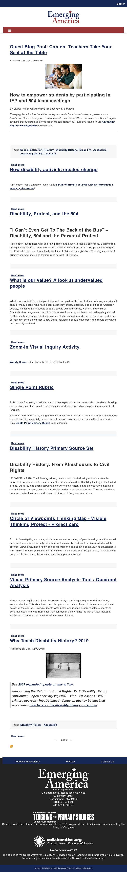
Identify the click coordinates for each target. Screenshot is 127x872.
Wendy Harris (18, 362)
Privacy (70, 761)
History (49, 150)
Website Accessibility (28, 761)
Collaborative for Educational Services (58, 868)
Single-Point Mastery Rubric (33, 423)
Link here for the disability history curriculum (63, 705)
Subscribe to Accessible (12, 746)
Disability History (66, 150)
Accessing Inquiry (31, 153)
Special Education (31, 150)
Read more (17, 164)
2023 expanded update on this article (45, 684)
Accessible (100, 150)
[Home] (63, 10)
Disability (85, 150)
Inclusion (50, 153)
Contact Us (107, 761)
